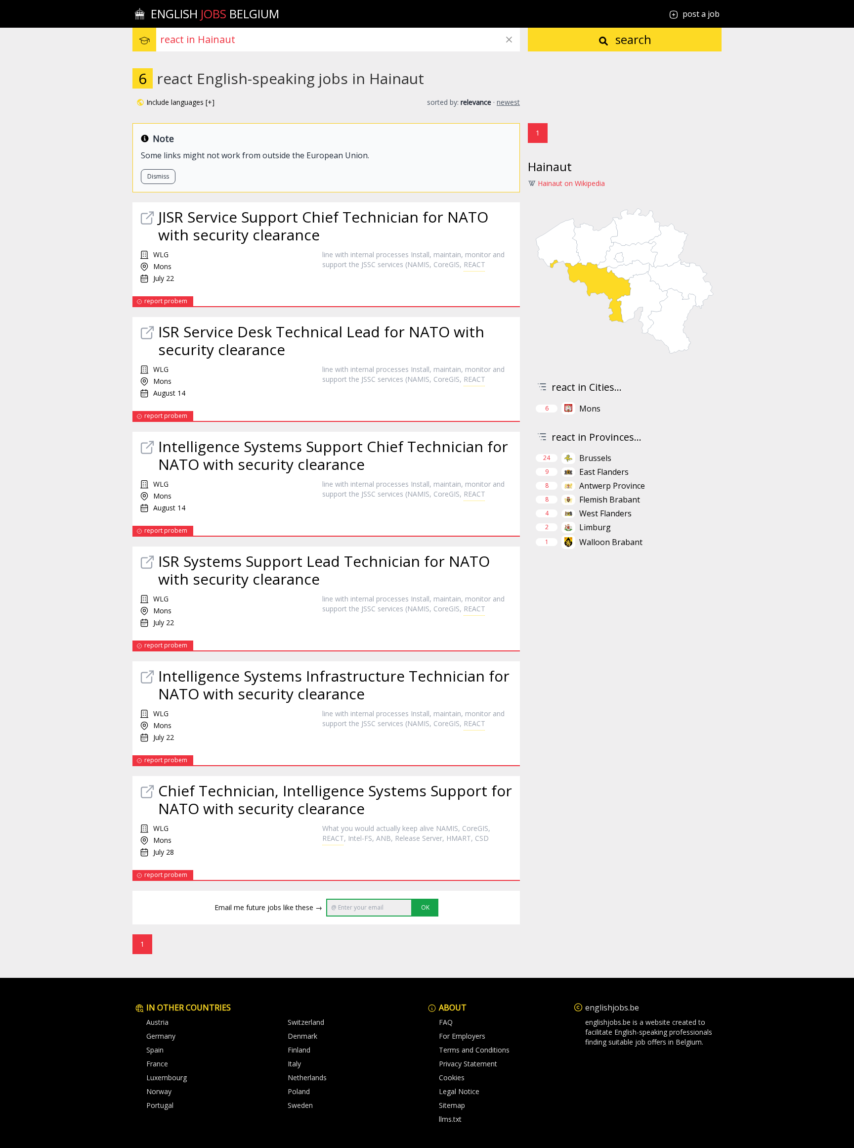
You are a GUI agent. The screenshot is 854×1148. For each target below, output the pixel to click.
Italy (294, 1063)
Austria (157, 1022)
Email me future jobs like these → (268, 907)
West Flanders (605, 513)
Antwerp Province (612, 485)
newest (508, 102)
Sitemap (452, 1105)
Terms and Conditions (474, 1050)
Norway (158, 1091)
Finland (299, 1050)
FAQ (446, 1022)
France (157, 1063)
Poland (299, 1091)
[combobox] (340, 39)
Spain (155, 1050)
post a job (701, 13)
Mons (589, 408)
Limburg (595, 527)
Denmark (302, 1036)
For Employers (462, 1036)
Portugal (159, 1105)
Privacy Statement (468, 1063)
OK (425, 907)
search (631, 39)
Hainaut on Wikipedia (571, 183)
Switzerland (306, 1022)
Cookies (452, 1077)
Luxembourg (166, 1077)
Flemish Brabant (609, 499)
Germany (160, 1036)
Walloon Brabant (610, 542)
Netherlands (307, 1077)
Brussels (595, 458)
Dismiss (158, 176)
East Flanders (604, 471)
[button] (175, 102)
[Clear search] (509, 39)
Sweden (300, 1105)
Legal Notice (459, 1091)
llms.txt (450, 1119)
